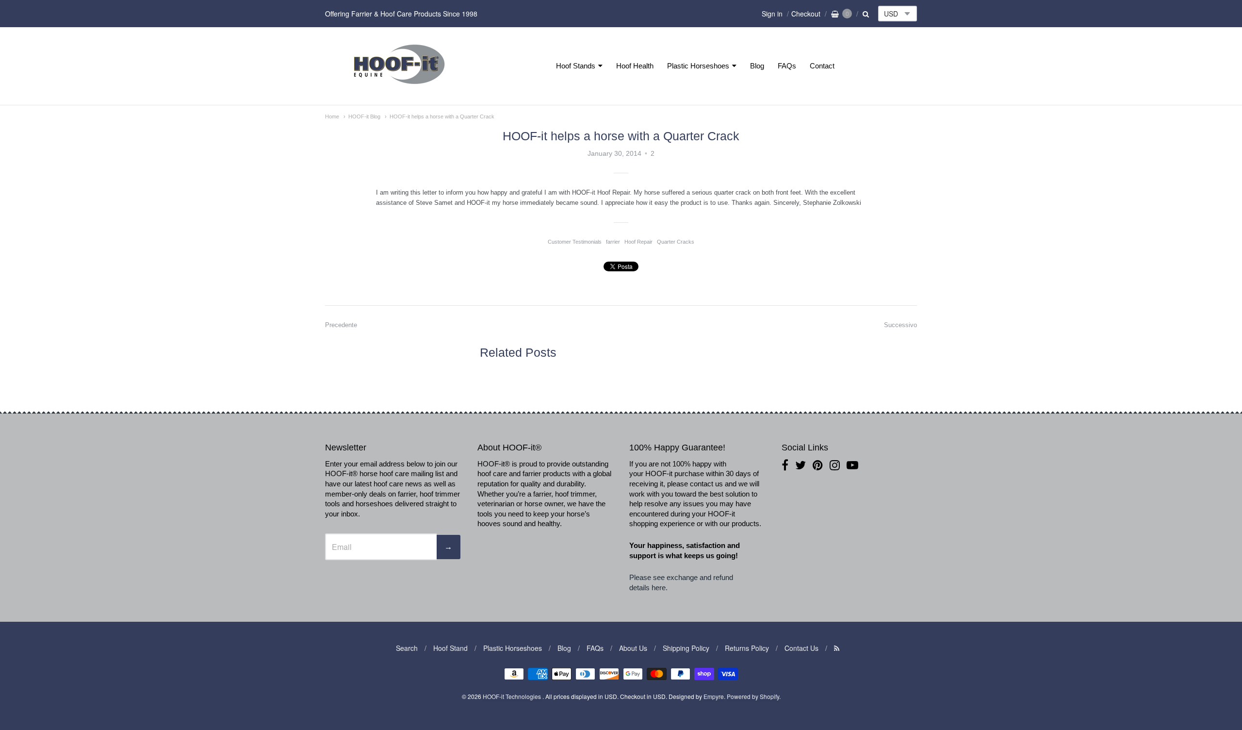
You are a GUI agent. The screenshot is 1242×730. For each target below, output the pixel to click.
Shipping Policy (686, 648)
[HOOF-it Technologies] (399, 87)
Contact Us (801, 648)
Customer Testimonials (575, 242)
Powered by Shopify (753, 696)
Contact (822, 66)
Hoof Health (635, 66)
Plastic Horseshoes (698, 66)
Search (407, 648)
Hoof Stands (575, 66)
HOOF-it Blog (364, 116)
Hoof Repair (638, 242)
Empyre (713, 696)
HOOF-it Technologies (512, 696)
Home (332, 116)
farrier (613, 242)
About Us (633, 648)
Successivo (900, 325)
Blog (757, 66)
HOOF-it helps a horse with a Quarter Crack (442, 116)
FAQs (787, 66)
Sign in (772, 13)
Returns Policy (747, 648)
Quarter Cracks (675, 242)
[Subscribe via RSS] (836, 648)
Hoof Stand (450, 648)
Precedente (341, 325)
